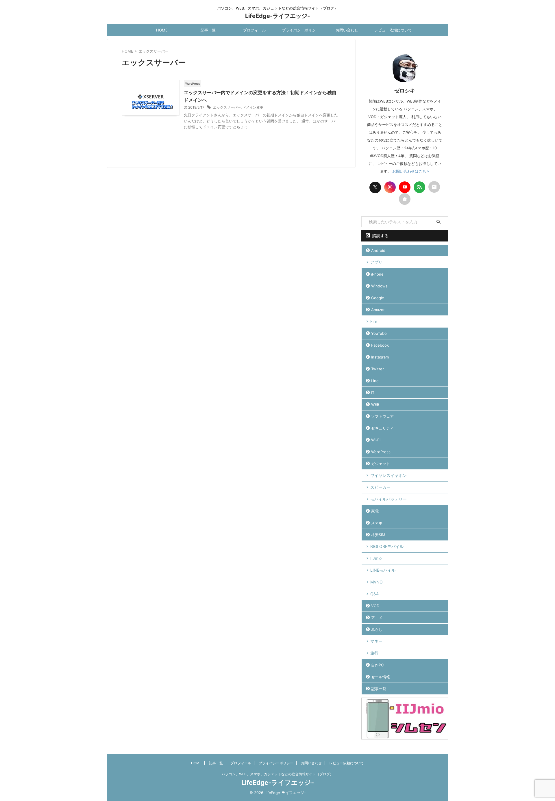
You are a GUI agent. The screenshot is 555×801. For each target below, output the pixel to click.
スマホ (376, 523)
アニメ (376, 617)
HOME (162, 30)
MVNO (376, 581)
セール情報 (380, 676)
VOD (375, 605)
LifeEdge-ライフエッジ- (277, 15)
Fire (373, 321)
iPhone (377, 274)
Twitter (377, 369)
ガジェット (380, 463)
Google (377, 298)
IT (372, 392)
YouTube (379, 333)
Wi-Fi (375, 440)
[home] (404, 199)
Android (378, 250)
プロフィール (254, 30)
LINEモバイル (382, 570)
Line (375, 380)
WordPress (381, 451)
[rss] (419, 187)
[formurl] (434, 187)
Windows (379, 286)
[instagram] (390, 187)
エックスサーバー (227, 107)
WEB (375, 404)
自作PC (377, 665)
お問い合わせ (347, 30)
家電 (375, 511)
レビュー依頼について (393, 30)
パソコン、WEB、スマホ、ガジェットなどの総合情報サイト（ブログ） (277, 774)
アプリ (376, 262)
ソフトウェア (382, 416)
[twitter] (375, 187)
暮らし (376, 629)
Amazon (378, 309)
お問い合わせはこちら (411, 171)
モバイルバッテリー (388, 499)
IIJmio (376, 558)
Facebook (380, 345)
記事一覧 (208, 30)
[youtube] (404, 187)
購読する (379, 235)
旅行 (374, 653)
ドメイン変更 (253, 107)
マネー (376, 641)
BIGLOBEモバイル (387, 546)
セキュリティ (382, 428)
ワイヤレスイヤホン (388, 475)
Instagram (380, 357)
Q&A (374, 593)
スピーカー (380, 487)
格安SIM (378, 534)
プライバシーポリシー (300, 30)
